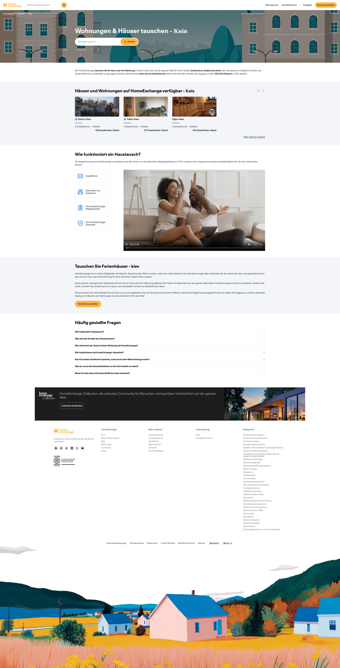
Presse (104, 451)
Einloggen (307, 5)
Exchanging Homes (251, 488)
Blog (103, 441)
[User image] (115, 112)
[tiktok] (66, 448)
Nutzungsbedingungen (116, 543)
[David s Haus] (97, 115)
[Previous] (258, 91)
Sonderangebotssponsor (253, 482)
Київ (30, 13)
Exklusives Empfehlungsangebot (257, 466)
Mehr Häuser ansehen (254, 137)
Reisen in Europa (250, 469)
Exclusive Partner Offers (253, 510)
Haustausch (248, 472)
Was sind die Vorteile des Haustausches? (95, 338)
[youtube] (82, 448)
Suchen (131, 41)
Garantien (152, 448)
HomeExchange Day (251, 462)
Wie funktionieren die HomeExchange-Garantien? (99, 352)
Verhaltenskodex (137, 543)
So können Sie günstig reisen (255, 438)
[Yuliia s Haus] (146, 115)
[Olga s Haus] (194, 115)
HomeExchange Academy (254, 444)
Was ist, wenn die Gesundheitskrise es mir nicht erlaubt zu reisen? (107, 366)
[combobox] (46, 5)
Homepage (8, 13)
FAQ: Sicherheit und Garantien (256, 485)
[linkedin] (72, 448)
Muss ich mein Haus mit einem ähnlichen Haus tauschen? (102, 373)
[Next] (263, 91)
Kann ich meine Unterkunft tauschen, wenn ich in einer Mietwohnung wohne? (112, 359)
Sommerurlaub (249, 478)
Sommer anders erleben (253, 435)
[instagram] (61, 448)
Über (103, 435)
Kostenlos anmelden (326, 5)
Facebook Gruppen (251, 441)
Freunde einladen (155, 451)
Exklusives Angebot (251, 520)
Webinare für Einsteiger (253, 459)
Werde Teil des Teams (110, 438)
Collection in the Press (252, 491)
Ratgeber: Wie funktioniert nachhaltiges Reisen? (263, 448)
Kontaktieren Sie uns (204, 438)
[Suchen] (64, 5)
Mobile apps (106, 444)
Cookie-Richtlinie (168, 543)
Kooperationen (249, 526)
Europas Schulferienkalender (255, 451)
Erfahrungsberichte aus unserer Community (261, 529)
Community (106, 448)
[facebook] (56, 448)
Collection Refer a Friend (253, 494)
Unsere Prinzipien (155, 435)
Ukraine (21, 13)
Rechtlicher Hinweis (186, 543)
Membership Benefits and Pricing (257, 501)
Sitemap (201, 543)
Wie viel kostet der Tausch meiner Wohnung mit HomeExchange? (106, 345)
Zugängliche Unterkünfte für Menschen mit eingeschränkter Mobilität (261, 455)
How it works (248, 513)
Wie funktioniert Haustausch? (89, 332)
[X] (77, 448)
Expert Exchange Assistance (255, 507)
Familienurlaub (249, 475)
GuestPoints (153, 441)
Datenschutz (152, 543)
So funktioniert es (289, 5)
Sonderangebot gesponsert (255, 504)
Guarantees (248, 498)
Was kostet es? (272, 5)
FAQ (197, 435)
